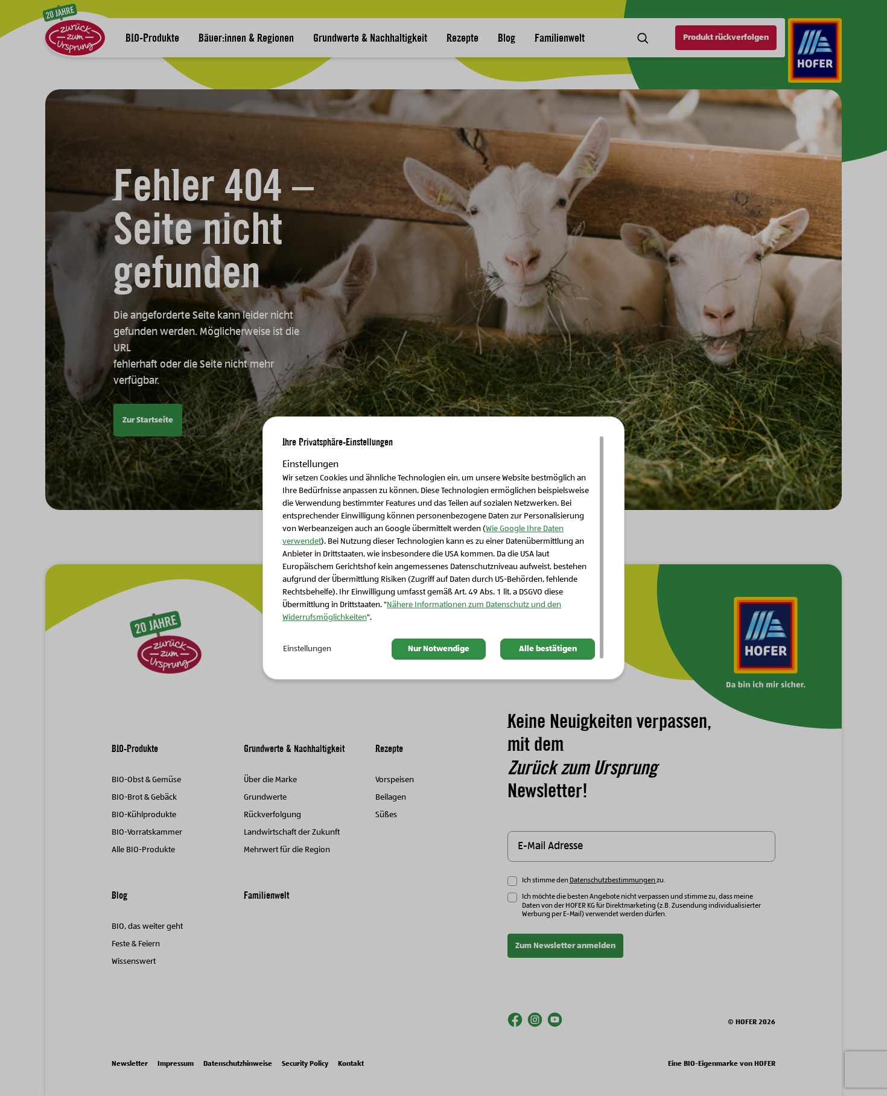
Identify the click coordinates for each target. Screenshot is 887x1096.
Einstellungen (307, 649)
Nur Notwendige (438, 649)
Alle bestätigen (548, 649)
